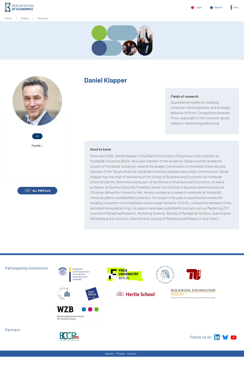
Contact (131, 353)
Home (8, 18)
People (25, 18)
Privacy (120, 353)
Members (43, 18)
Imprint (109, 353)
